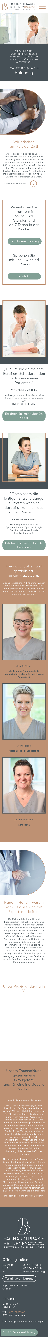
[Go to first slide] (44, 28)
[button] (42, 6)
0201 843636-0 (17, 1312)
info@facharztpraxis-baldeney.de (26, 1321)
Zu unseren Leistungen (14, 183)
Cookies (6, 1288)
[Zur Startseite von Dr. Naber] (24, 1233)
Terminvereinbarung (24, 241)
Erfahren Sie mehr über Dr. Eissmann (24, 545)
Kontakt (24, 276)
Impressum (8, 1285)
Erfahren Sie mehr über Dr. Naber (24, 415)
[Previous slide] (4, 47)
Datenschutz (24, 1285)
